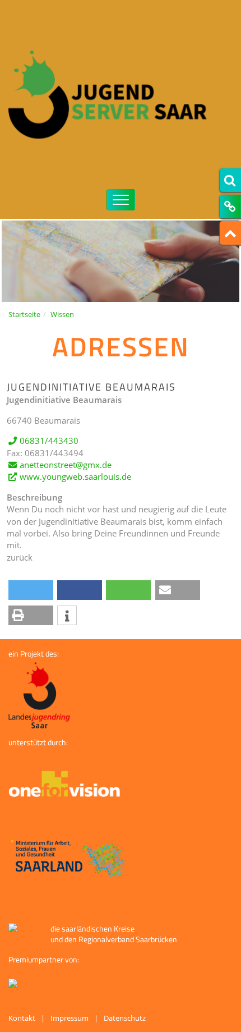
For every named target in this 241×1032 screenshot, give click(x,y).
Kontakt (21, 1018)
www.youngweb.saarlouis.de (75, 476)
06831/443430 (49, 440)
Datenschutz (125, 1018)
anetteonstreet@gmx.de (66, 464)
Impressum (69, 1018)
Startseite (24, 314)
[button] (30, 590)
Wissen (62, 314)
